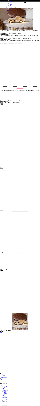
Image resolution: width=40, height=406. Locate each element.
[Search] (23, 2)
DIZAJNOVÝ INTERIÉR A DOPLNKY (12, 6)
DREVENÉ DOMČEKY (5, 401)
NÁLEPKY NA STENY (5, 386)
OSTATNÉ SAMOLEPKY (5, 390)
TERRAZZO (4, 387)
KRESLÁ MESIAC (11, 1)
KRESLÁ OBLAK (5, 393)
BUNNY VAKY (11, 2)
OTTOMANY (4, 394)
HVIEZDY (4, 388)
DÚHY (4, 389)
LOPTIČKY (11, 4)
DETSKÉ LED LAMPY (11, 5)
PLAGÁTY (10, 8)
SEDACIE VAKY (5, 392)
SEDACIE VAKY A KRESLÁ (11, 0)
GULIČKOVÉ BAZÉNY (11, 3)
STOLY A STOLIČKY (12, 7)
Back (3, 395)
